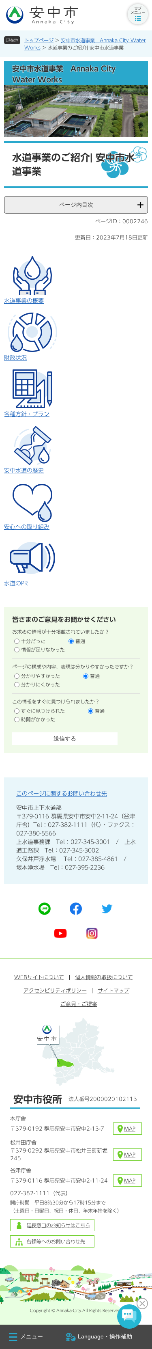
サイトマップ (113, 990)
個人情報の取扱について (104, 977)
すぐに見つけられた (43, 710)
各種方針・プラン (26, 414)
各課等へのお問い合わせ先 (56, 1241)
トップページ (39, 40)
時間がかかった (38, 719)
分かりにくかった (40, 684)
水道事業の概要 (24, 301)
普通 (80, 641)
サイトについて (39, 977)
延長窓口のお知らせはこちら (58, 1225)
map (129, 1128)
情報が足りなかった (43, 649)
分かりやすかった (40, 675)
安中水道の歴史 (24, 470)
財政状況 (15, 357)
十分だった (33, 641)
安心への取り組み (26, 527)
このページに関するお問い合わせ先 (61, 793)
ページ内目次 (76, 204)
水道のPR (16, 583)
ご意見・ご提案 (78, 1004)
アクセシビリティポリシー (55, 990)
